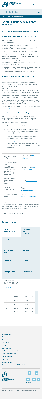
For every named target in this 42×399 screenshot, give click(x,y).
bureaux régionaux (14, 142)
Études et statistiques (9, 353)
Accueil (3, 16)
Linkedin (37, 376)
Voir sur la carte (8, 287)
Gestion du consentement (10, 337)
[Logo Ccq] (8, 376)
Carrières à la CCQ (7, 356)
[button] (39, 12)
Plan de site (5, 359)
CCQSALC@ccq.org (12, 108)
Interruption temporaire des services (15, 16)
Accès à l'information (8, 339)
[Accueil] (11, 4)
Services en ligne (7, 362)
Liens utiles (5, 342)
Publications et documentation (11, 351)
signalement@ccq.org (27, 190)
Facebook (31, 376)
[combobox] (18, 12)
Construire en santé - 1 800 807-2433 (13, 365)
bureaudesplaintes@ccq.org (28, 196)
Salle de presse (7, 348)
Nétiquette (5, 345)
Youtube (28, 382)
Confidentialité (6, 334)
